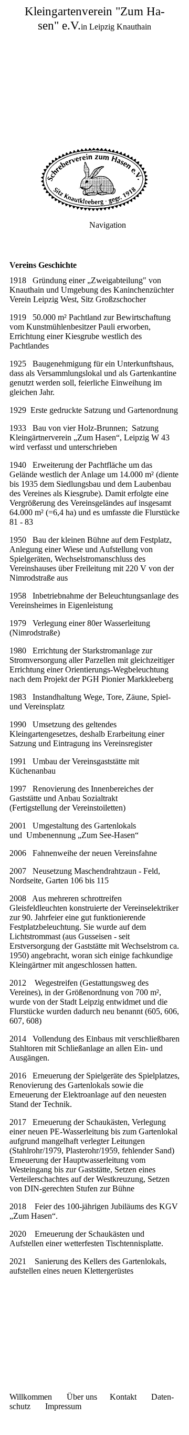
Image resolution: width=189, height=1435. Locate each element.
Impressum (63, 1406)
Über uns (82, 1396)
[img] (94, 74)
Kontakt (123, 1396)
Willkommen (30, 1396)
